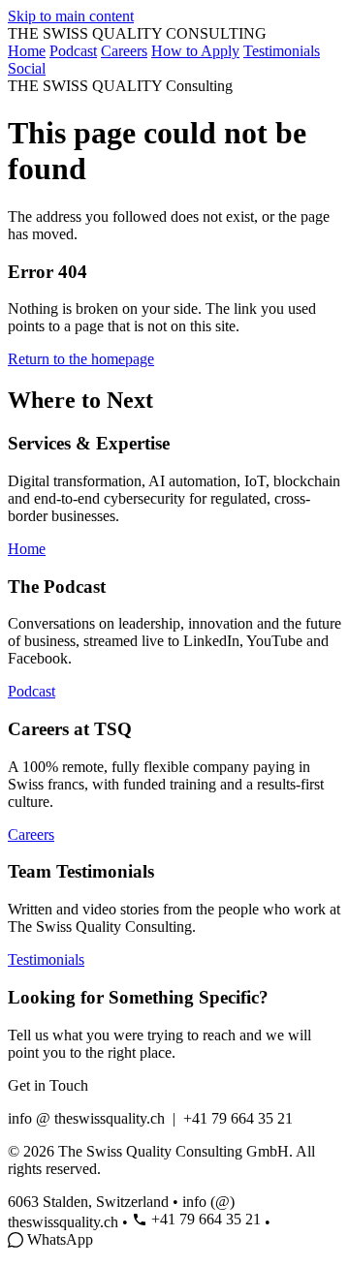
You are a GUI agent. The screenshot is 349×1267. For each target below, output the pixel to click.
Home (27, 51)
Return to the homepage (81, 359)
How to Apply (195, 51)
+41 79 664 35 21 (206, 1219)
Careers (124, 51)
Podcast (73, 51)
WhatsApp (60, 1239)
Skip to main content (71, 16)
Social (27, 68)
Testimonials (281, 51)
